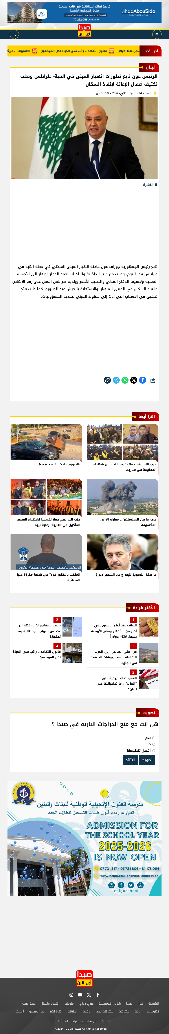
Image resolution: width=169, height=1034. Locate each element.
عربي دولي (86, 1004)
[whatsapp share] (125, 380)
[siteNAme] (84, 30)
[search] (14, 34)
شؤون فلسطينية (110, 1004)
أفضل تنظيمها (139, 750)
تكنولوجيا (153, 1011)
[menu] (157, 34)
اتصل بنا (63, 1021)
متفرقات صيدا (104, 1011)
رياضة (137, 1011)
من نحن (106, 1021)
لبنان (140, 1004)
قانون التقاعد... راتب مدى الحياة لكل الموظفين (87, 51)
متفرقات (124, 1011)
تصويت (147, 759)
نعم (148, 738)
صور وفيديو (37, 1011)
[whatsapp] (107, 380)
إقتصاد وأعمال (50, 1004)
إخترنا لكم (56, 1011)
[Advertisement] (84, 223)
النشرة (148, 184)
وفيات (86, 1011)
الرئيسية (153, 1004)
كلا (148, 744)
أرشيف (19, 1011)
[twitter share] (133, 380)
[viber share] (116, 380)
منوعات (69, 1004)
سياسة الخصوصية (84, 1021)
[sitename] (84, 978)
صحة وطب (29, 1004)
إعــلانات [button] (72, 1011)
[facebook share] (142, 380)
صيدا (129, 1004)
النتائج (130, 759)
